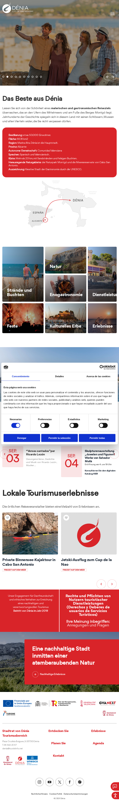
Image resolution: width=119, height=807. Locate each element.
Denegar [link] (21, 438)
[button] (107, 77)
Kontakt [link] (58, 755)
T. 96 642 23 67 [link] (9, 745)
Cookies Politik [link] (55, 794)
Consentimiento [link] (20, 376)
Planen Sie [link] (58, 743)
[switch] (44, 425)
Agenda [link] (98, 743)
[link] (115, 795)
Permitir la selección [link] (59, 438)
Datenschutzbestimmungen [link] (76, 794)
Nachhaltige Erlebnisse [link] (52, 674)
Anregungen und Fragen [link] (88, 625)
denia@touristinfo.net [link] (12, 749)
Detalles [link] (59, 376)
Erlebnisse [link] (98, 731)
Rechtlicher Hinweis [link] (39, 794)
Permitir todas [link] (97, 438)
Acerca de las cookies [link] (98, 376)
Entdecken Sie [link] (58, 731)
